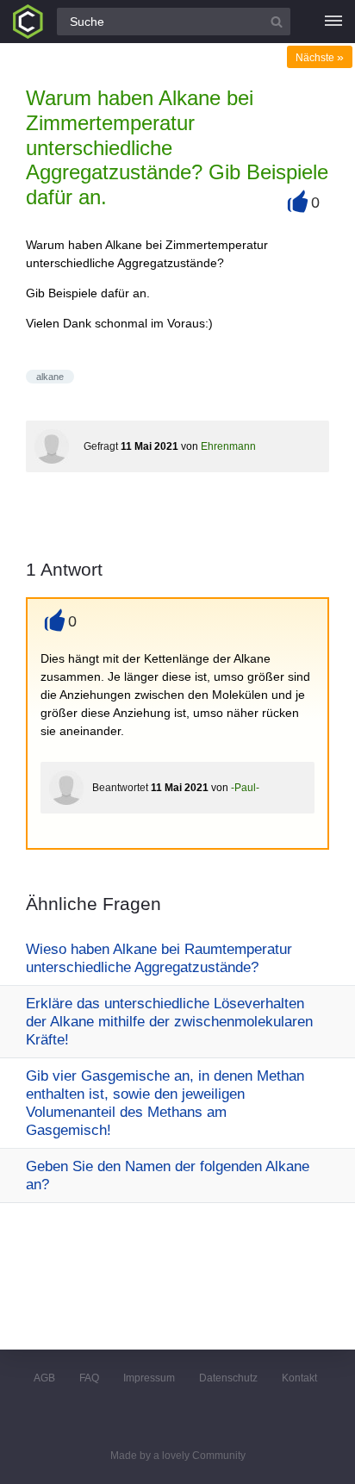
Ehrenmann (228, 446)
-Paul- (245, 788)
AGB (44, 1378)
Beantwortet (120, 788)
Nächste (320, 58)
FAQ (89, 1378)
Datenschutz (228, 1378)
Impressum (149, 1378)
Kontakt (299, 1378)
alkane (50, 376)
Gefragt (101, 446)
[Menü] (333, 21)
